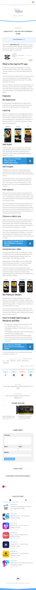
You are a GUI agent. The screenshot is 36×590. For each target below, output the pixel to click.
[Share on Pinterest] (22, 373)
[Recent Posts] (10, 500)
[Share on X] (5, 373)
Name (6, 446)
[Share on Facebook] (14, 373)
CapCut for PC (25, 360)
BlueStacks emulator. (23, 326)
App (8, 360)
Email (21, 446)
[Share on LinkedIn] (30, 373)
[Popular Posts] (25, 500)
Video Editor (5, 362)
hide (24, 39)
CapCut (19, 360)
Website (6, 452)
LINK (16, 354)
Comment (7, 435)
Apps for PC (18, 28)
